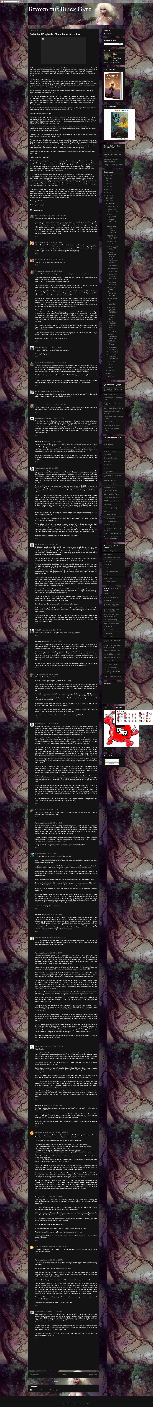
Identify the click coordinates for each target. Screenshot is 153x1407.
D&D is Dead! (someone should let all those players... (112, 325)
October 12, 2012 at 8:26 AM (53, 1311)
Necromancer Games (111, 484)
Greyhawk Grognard (110, 458)
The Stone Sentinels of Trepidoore (112, 336)
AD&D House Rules (110, 594)
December (111, 203)
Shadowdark (108, 578)
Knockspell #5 (108, 633)
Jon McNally (39, 242)
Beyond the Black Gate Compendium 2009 (111, 605)
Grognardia (107, 461)
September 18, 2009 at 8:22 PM (52, 1105)
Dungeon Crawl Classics (112, 558)
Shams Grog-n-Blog (110, 508)
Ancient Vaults (108, 441)
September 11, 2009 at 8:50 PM (51, 630)
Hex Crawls (107, 465)
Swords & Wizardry (110, 514)
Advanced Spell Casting (111, 597)
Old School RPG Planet (111, 494)
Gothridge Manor (40, 937)
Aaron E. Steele (40, 391)
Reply (36, 236)
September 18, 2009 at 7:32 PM (53, 1046)
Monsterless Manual (110, 661)
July (109, 365)
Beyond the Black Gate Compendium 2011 (111, 615)
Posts (108, 760)
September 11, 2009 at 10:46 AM (57, 363)
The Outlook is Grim (110, 521)
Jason (37, 468)
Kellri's (106, 468)
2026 (108, 175)
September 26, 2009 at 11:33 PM (53, 1260)
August (110, 362)
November (111, 206)
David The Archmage (41, 1246)
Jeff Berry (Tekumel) (110, 422)
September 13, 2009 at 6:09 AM (56, 937)
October (111, 209)
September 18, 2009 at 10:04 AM (53, 953)
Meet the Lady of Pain (112, 242)
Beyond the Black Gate (59, 9)
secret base (107, 504)
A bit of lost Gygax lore (111, 231)
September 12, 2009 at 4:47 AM (48, 809)
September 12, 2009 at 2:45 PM (52, 914)
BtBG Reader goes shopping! (111, 342)
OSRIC (106, 575)
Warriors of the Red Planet (112, 533)
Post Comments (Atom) (68, 1381)
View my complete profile (112, 63)
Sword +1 (107, 511)
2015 (108, 184)
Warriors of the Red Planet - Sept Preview (112, 356)
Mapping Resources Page (112, 151)
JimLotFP (38, 347)
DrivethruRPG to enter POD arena (112, 248)
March (110, 376)
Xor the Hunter (112, 332)
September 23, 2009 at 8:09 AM (58, 1246)
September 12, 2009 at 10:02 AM (47, 853)
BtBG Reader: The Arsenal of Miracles (112, 237)
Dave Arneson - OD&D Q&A (113, 394)
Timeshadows (39, 271)
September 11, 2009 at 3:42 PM (52, 441)
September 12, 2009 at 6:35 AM (52, 823)
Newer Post (34, 1375)
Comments (110, 763)
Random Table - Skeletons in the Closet (112, 276)
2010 (108, 198)
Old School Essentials (111, 571)
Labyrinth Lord (108, 472)
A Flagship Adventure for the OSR (112, 260)
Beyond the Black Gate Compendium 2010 (111, 610)
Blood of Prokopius (110, 451)
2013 (108, 189)
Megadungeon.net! (110, 480)
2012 (108, 192)
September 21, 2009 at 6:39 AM (58, 1132)
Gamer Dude (39, 1046)
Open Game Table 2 (110, 664)
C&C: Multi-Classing (110, 619)
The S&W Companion (111, 525)
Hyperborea (108, 561)
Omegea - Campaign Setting (113, 165)
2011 (108, 195)
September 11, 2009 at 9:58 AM (52, 242)
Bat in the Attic (108, 444)
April (109, 373)
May (109, 370)
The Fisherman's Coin (111, 668)
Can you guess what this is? (112, 303)
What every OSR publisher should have (112, 270)
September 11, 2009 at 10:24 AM (52, 347)
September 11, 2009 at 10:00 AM (53, 259)
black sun (107, 448)
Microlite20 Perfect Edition (112, 657)
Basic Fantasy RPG (110, 551)
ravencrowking (39, 1311)
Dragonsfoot (108, 454)
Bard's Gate (108, 600)
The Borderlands (109, 518)
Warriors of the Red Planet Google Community (112, 537)
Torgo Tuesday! (112, 265)
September (112, 212)
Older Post (93, 1375)
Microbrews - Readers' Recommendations (111, 160)
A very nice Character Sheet (111, 317)
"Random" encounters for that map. (112, 282)
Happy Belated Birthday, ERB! (112, 348)
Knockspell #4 (108, 630)
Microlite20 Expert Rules (112, 650)
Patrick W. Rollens (41, 215)
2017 (108, 181)
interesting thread (48, 68)
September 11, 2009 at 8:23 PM (48, 468)
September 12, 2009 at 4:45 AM (48, 724)
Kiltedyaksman (39, 418)
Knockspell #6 (108, 637)
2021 (108, 178)
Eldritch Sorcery (109, 626)
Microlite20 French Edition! (112, 654)
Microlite (106, 568)
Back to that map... (111, 288)
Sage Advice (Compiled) (112, 425)
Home (64, 1375)
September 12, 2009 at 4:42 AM (48, 674)
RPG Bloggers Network (111, 501)
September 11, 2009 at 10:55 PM (53, 641)
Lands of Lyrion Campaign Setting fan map (112, 646)
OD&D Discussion (109, 487)
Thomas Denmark (40, 405)
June (109, 367)
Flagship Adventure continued (111, 254)
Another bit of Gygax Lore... (112, 227)
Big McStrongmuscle (41, 1132)
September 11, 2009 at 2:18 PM (55, 391)
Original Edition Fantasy (111, 497)
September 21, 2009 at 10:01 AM (53, 1197)
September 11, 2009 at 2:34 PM (56, 405)
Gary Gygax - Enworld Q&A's (113, 408)
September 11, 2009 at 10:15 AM (54, 271)
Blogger (87, 1403)
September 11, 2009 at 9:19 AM (56, 215)
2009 (108, 201)
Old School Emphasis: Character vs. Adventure (112, 310)
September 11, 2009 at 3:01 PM (54, 418)
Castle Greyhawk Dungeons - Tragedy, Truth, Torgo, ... (112, 219)
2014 (108, 186)
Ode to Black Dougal (110, 490)
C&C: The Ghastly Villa (111, 623)
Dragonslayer (108, 554)
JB (36, 853)
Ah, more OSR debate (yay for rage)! (112, 293)
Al (35, 674)
